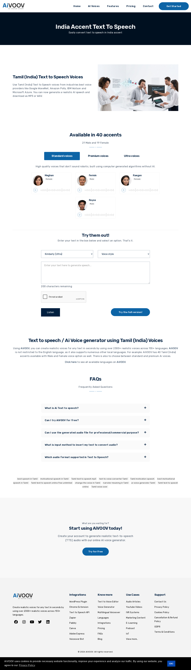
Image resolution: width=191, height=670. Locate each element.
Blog (100, 639)
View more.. (132, 639)
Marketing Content (136, 618)
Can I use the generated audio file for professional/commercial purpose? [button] (92, 432)
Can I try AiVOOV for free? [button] (62, 420)
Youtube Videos (134, 607)
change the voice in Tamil (88, 483)
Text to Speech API (79, 612)
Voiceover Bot (76, 639)
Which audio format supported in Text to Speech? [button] (76, 457)
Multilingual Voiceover (109, 612)
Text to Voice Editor (108, 601)
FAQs (100, 633)
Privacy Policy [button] (27, 665)
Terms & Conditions (164, 632)
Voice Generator (106, 607)
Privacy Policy (161, 607)
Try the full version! (130, 312)
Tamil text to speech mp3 (83, 479)
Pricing (131, 6)
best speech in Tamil (27, 479)
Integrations (104, 623)
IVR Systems (132, 612)
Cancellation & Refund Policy (166, 619)
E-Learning (131, 623)
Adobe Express (77, 633)
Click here (71, 362)
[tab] (62, 156)
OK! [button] (171, 663)
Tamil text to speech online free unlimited (51, 483)
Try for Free (95, 551)
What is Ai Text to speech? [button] (61, 408)
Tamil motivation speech (142, 479)
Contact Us (160, 601)
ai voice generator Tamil (143, 483)
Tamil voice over (99, 487)
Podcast (130, 628)
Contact (148, 6)
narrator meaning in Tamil (116, 483)
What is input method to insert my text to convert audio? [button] (81, 444)
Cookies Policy (161, 612)
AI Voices (94, 6)
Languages (103, 618)
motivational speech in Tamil (54, 479)
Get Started (174, 6)
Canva (72, 628)
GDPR (157, 626)
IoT (127, 633)
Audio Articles (133, 601)
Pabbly (72, 623)
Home (77, 6)
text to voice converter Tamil (113, 479)
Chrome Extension (78, 607)
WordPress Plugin (78, 601)
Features (113, 6)
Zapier (72, 618)
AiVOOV (25, 348)
